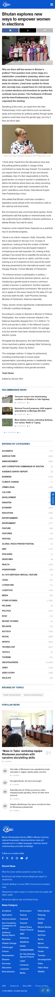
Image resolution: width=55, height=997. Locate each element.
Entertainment (10, 518)
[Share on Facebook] (10, 30)
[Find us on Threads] (12, 858)
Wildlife (6, 677)
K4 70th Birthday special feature (19, 574)
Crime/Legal (8, 487)
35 (29, 403)
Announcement (10, 461)
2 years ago (21, 403)
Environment (9, 523)
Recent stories (10, 621)
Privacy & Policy (41, 985)
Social (5, 636)
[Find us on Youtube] (22, 858)
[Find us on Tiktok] (27, 858)
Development (9, 497)
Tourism (6, 657)
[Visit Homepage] (6, 4)
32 (19, 432)
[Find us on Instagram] (17, 858)
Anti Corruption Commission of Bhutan (23, 466)
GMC (4, 548)
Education (7, 512)
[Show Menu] (51, 4)
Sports (6, 641)
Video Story (8, 672)
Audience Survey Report (15, 471)
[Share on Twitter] (27, 30)
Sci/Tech (6, 631)
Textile (6, 652)
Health (5, 564)
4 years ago (21, 426)
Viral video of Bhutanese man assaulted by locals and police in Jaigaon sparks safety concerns (30, 770)
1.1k (30, 414)
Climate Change (10, 481)
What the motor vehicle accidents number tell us (22, 871)
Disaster (6, 502)
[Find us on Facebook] (2, 858)
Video (5, 667)
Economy (7, 507)
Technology (8, 646)
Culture (6, 492)
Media (5, 595)
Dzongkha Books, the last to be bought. (26, 781)
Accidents (7, 451)
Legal (5, 579)
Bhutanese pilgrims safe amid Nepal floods (20, 899)
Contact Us (14, 985)
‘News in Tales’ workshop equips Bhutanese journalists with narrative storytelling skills (22, 754)
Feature (6, 528)
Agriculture (8, 456)
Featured (7, 533)
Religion (6, 626)
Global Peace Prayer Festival (18, 543)
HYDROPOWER (9, 569)
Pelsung (6, 605)
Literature (8, 585)
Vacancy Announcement (33, 695)
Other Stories (9, 600)
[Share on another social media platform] (45, 30)
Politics (6, 610)
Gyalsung (7, 554)
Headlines (7, 559)
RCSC (4, 616)
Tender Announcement (12, 695)
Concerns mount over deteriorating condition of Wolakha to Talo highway (32, 398)
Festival (6, 538)
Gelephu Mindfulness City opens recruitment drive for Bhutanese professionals (30, 805)
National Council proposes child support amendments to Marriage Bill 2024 (33, 409)
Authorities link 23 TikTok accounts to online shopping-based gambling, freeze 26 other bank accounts (29, 793)
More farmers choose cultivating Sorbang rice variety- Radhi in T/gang (33, 421)
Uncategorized (10, 662)
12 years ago (10, 432)
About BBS (27, 985)
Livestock (7, 590)
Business (6, 476)
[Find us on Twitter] (7, 858)
